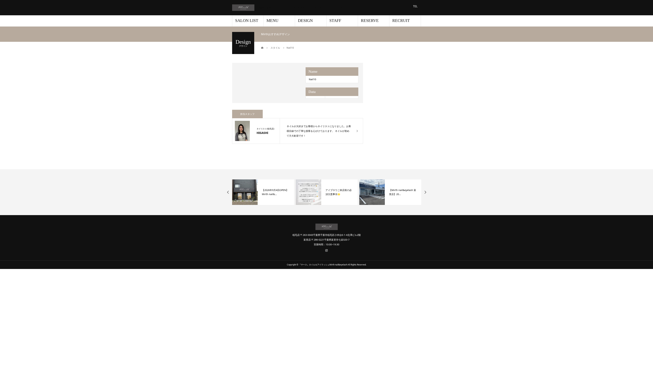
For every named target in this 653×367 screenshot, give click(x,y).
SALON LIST (246, 20)
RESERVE (370, 20)
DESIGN (305, 20)
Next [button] (425, 192)
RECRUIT (401, 20)
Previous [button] (228, 192)
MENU (272, 20)
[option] (263, 192)
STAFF (335, 20)
